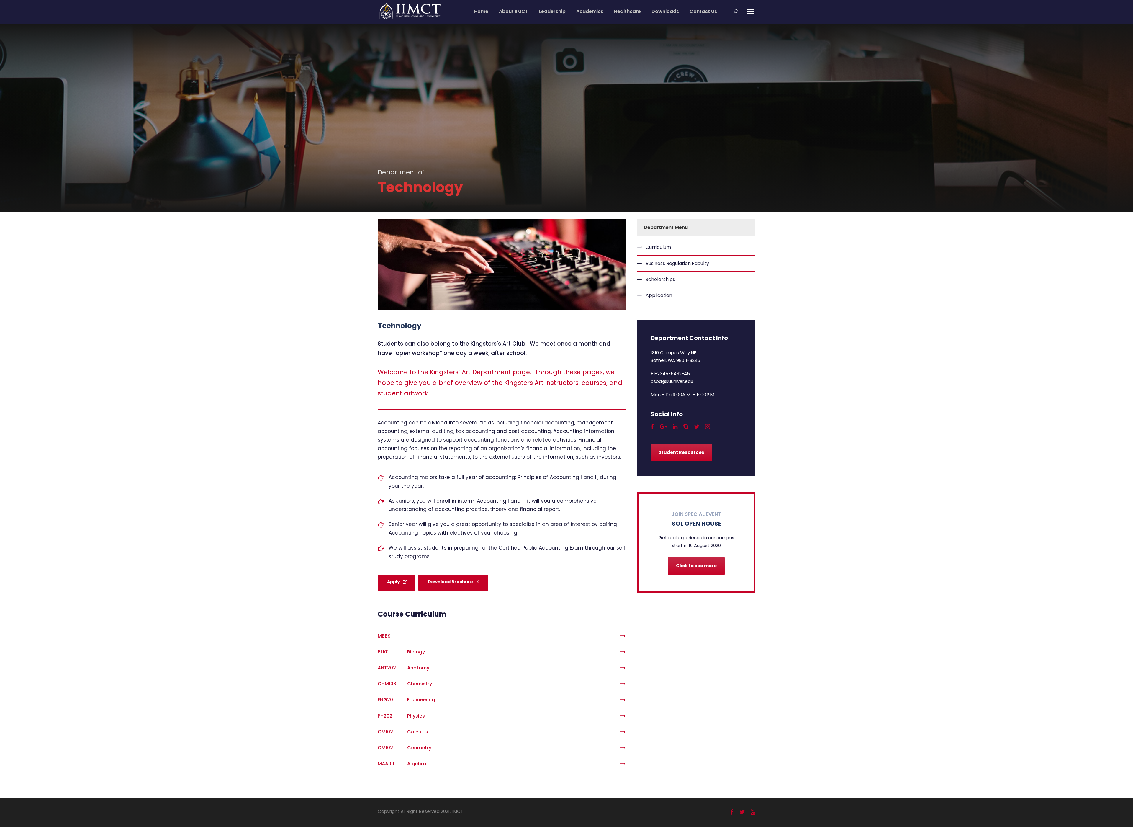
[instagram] (707, 427)
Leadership (552, 11)
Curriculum (658, 247)
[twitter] (696, 427)
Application (659, 295)
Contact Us (703, 11)
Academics (589, 11)
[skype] (685, 427)
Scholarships (660, 279)
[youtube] (753, 812)
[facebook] (652, 427)
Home (481, 11)
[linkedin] (675, 427)
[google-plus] (663, 427)
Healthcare (627, 11)
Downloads (665, 11)
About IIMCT (513, 11)
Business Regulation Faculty (677, 263)
